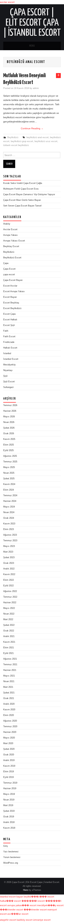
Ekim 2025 (8, 445)
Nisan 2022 (8, 614)
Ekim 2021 (8, 647)
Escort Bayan (10, 297)
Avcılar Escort (10, 229)
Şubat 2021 (9, 693)
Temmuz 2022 (10, 597)
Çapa (5, 263)
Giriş (5, 846)
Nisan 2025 (8, 473)
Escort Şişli (9, 325)
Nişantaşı (8, 370)
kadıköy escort (24, 919)
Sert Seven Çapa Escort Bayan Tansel (22, 206)
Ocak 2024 (8, 518)
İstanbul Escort (10, 359)
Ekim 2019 (8, 771)
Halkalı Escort (10, 348)
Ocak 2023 (8, 563)
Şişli (5, 376)
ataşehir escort (8, 919)
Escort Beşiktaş (11, 303)
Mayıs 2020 (9, 738)
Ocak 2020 (8, 754)
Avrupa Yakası (10, 235)
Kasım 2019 (9, 766)
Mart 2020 (8, 743)
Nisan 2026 (8, 422)
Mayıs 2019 (9, 794)
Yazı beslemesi (10, 851)
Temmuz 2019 (10, 783)
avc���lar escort (17, 913)
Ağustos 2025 (10, 456)
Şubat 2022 (9, 625)
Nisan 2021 (8, 681)
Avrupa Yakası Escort (14, 241)
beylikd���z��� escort (39, 896)
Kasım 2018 (9, 828)
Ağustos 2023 (10, 535)
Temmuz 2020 (10, 726)
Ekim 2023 (8, 529)
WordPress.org (10, 863)
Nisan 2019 (8, 800)
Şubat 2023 (9, 557)
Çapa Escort (9, 269)
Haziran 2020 (9, 732)
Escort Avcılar (10, 286)
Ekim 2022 (8, 580)
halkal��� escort (10, 900)
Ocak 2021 (8, 698)
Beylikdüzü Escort (12, 257)
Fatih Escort (9, 336)
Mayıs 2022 (9, 608)
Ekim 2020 (8, 715)
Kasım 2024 (9, 484)
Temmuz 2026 (10, 405)
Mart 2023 (8, 552)
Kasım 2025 (9, 439)
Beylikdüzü (12, 137)
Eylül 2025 (8, 450)
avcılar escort (7, 2)
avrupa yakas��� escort (21, 905)
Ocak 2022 (8, 631)
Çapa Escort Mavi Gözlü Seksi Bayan (22, 200)
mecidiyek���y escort (50, 905)
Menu (32, 46)
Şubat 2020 (9, 749)
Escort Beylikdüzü (12, 308)
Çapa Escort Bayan (13, 280)
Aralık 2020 (9, 704)
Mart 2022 (8, 619)
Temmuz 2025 (10, 461)
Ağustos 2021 (10, 659)
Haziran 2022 (9, 602)
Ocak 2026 (8, 433)
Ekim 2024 (8, 490)
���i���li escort (33, 900)
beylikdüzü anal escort (37, 137)
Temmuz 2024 (10, 495)
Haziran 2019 (9, 788)
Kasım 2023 (9, 523)
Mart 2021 (8, 687)
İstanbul (7, 353)
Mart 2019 (8, 805)
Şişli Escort (9, 381)
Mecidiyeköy (9, 365)
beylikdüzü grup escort (22, 141)
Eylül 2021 (8, 653)
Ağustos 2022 (10, 591)
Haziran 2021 (9, 670)
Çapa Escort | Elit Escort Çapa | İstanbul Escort (32, 23)
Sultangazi (8, 387)
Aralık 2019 (9, 760)
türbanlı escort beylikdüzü (16, 145)
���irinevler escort (11, 909)
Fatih (5, 331)
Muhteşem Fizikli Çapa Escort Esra (20, 189)
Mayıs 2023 (9, 546)
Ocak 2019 (8, 816)
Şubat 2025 (9, 478)
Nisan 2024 (8, 512)
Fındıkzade (8, 342)
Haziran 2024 (9, 501)
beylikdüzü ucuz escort (45, 141)
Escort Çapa (9, 314)
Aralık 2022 (9, 569)
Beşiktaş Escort (11, 246)
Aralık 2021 (9, 636)
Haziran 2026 (9, 411)
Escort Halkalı (10, 319)
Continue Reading (32, 128)
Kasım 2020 (9, 709)
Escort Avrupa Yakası (14, 291)
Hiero (25, 890)
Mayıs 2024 (9, 507)
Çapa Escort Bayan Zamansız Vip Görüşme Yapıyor (29, 194)
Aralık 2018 (9, 822)
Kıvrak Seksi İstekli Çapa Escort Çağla (22, 183)
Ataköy (6, 224)
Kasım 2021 (9, 642)
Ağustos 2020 (10, 721)
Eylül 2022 (8, 585)
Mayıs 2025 (9, 467)
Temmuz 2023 (10, 540)
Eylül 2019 (8, 777)
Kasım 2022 (9, 574)
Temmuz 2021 (10, 664)
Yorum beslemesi (11, 857)
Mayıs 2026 (9, 416)
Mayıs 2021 (9, 676)
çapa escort (9, 274)
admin (36, 88)
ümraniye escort (42, 919)
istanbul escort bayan (11, 896)
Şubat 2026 (9, 428)
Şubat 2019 (9, 811)
